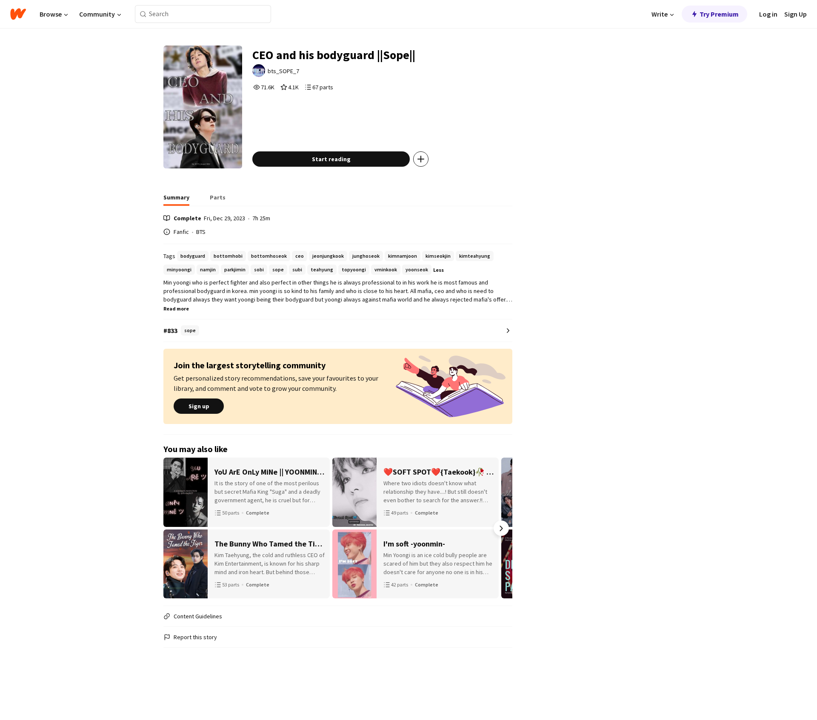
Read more (176, 308)
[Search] (143, 14)
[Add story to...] (420, 159)
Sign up (199, 406)
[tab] (176, 200)
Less (438, 270)
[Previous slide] (174, 528)
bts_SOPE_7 (283, 71)
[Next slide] (501, 528)
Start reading (331, 159)
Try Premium (719, 14)
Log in (768, 14)
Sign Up (795, 14)
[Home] (18, 14)
